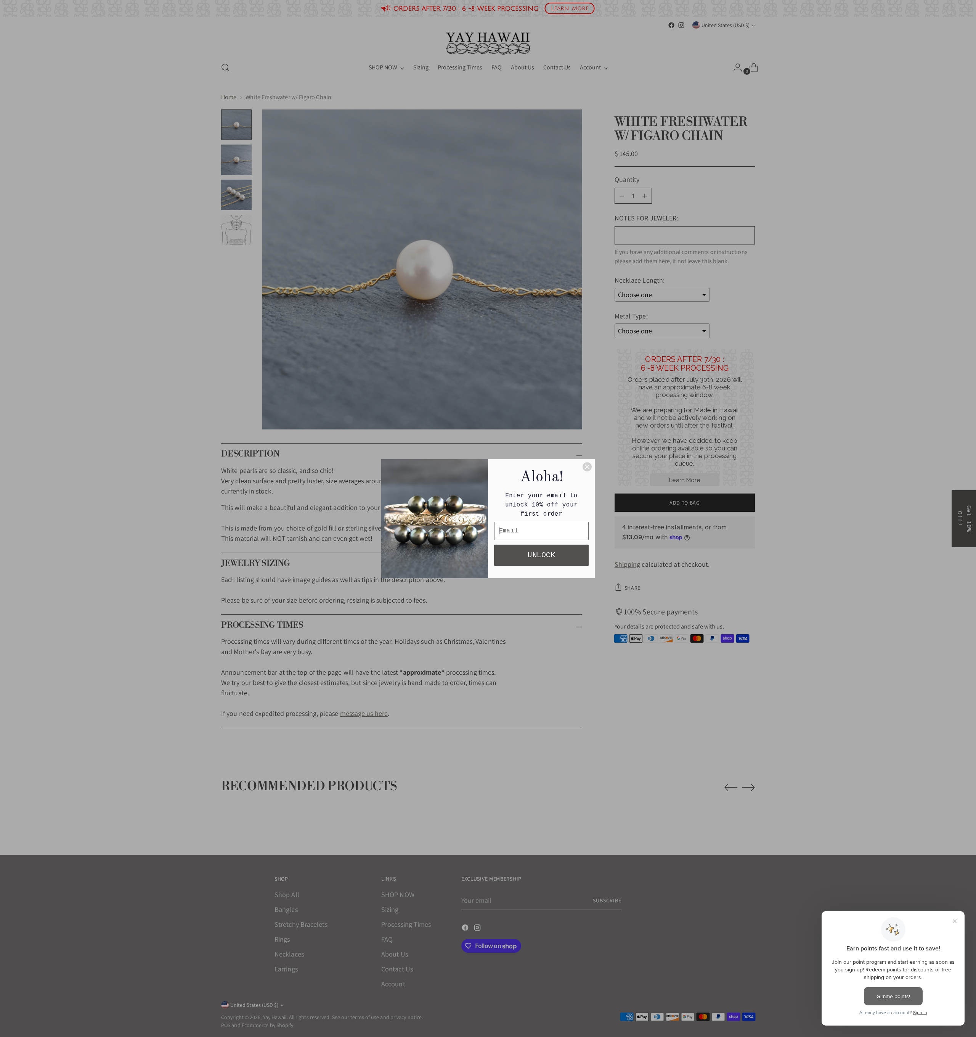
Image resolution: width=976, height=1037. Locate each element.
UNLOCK (541, 555)
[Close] (587, 466)
